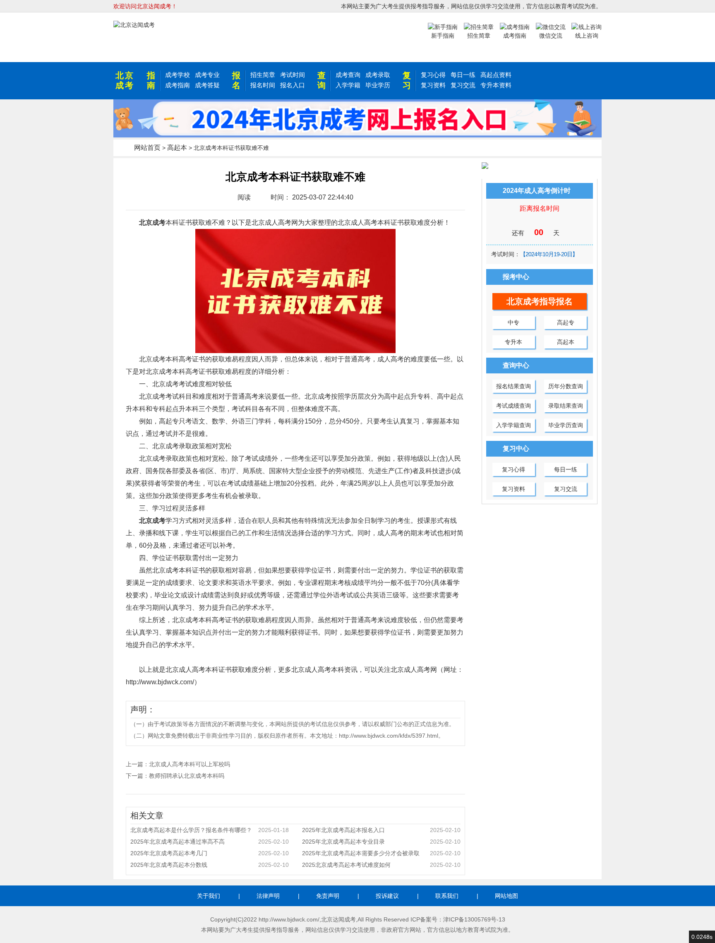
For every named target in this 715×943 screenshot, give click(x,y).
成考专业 (207, 74)
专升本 (513, 342)
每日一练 (463, 74)
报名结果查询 (513, 386)
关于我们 (208, 895)
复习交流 (463, 85)
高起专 (565, 322)
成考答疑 (207, 85)
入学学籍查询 (513, 425)
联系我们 (446, 895)
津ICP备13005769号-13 (474, 919)
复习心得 (433, 74)
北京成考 (124, 80)
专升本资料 (495, 85)
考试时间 (292, 74)
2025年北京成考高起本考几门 (209, 853)
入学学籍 (348, 85)
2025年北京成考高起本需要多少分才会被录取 (381, 853)
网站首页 (147, 147)
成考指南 (177, 85)
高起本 (177, 147)
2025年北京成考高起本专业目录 (381, 841)
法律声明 (268, 895)
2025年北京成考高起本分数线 (209, 864)
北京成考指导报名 (539, 301)
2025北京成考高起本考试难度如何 (381, 864)
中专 (513, 322)
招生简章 (262, 74)
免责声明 (327, 895)
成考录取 (377, 74)
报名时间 (262, 85)
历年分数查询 (565, 386)
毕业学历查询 (565, 425)
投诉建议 (387, 895)
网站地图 (506, 895)
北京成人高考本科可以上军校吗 (189, 764)
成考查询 (348, 74)
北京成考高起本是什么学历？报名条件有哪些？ (209, 830)
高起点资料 (495, 74)
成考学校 (177, 74)
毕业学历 (377, 85)
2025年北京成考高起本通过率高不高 (209, 841)
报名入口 (292, 85)
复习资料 (433, 85)
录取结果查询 (565, 405)
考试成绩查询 (513, 405)
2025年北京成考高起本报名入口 (381, 830)
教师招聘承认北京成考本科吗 (186, 775)
